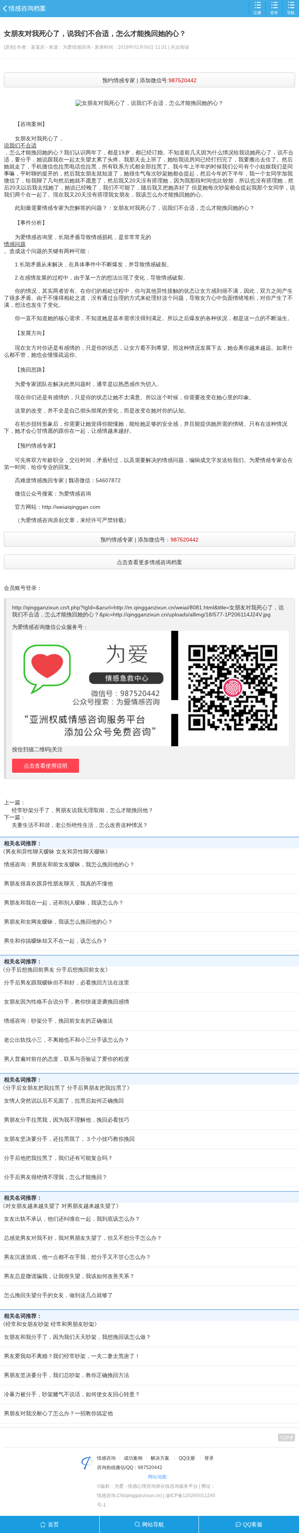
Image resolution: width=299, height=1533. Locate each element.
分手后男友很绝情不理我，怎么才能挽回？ (55, 1177)
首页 (53, 1524)
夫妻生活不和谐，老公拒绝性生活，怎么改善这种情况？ (80, 825)
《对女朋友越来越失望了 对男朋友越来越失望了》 (60, 1206)
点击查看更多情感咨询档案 (149, 562)
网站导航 (153, 1524)
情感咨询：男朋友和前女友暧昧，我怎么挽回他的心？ (69, 864)
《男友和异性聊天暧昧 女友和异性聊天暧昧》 (55, 851)
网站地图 (157, 1477)
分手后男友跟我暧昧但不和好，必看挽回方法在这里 (66, 982)
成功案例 (133, 1458)
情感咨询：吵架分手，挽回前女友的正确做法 (58, 1021)
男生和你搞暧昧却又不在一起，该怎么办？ (55, 941)
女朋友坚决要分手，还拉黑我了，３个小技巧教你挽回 (69, 1139)
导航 (291, 13)
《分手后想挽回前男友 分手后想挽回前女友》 (55, 970)
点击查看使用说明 (45, 766)
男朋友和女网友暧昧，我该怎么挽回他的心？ (58, 922)
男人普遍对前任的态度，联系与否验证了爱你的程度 (66, 1059)
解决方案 (160, 1458)
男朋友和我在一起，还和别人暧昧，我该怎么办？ (64, 902)
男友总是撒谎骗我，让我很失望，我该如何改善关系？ (69, 1276)
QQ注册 (187, 1458)
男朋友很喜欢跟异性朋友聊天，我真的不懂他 (58, 883)
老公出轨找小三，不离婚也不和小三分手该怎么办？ (66, 1040)
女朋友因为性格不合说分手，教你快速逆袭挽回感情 (66, 1001)
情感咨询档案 (27, 8)
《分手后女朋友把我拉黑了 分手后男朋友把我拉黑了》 (66, 1088)
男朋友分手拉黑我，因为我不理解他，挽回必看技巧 (66, 1120)
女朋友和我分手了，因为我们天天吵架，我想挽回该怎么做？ (77, 1337)
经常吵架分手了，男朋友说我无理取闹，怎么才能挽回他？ (82, 810)
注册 (257, 13)
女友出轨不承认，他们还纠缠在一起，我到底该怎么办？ (72, 1219)
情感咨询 (106, 1458)
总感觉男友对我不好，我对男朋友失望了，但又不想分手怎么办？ (83, 1238)
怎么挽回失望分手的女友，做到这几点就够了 (58, 1295)
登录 (274, 13)
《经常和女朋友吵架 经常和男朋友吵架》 (50, 1324)
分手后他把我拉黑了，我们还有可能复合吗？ (58, 1158)
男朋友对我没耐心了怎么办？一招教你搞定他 (58, 1413)
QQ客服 (252, 1524)
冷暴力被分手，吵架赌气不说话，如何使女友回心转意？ (72, 1394)
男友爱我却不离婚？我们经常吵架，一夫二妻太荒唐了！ (72, 1356)
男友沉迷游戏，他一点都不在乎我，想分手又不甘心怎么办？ (77, 1257)
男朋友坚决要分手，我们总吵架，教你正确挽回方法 (66, 1375)
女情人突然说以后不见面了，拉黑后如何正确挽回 (64, 1101)
